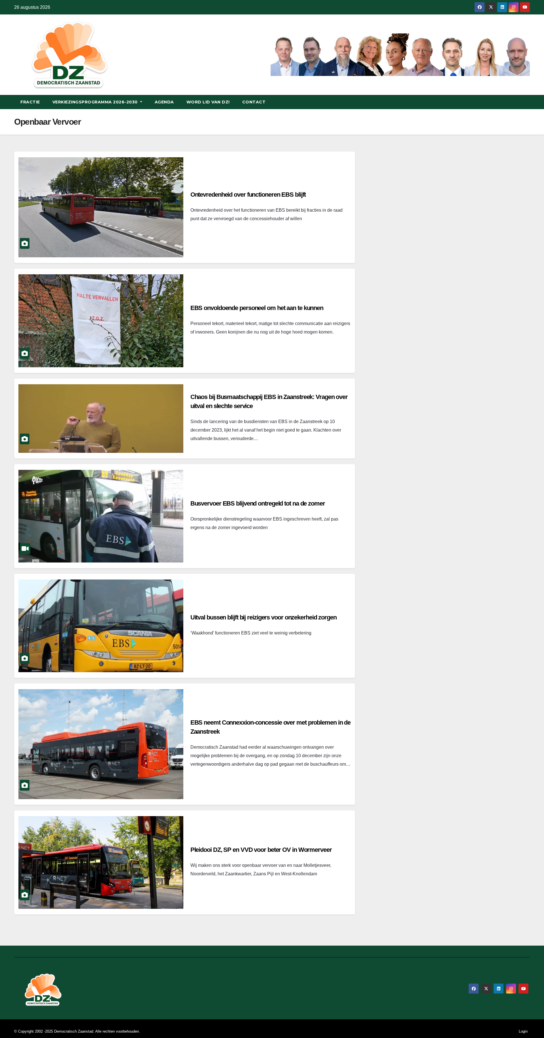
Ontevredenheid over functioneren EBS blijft (248, 194)
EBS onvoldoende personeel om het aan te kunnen (256, 307)
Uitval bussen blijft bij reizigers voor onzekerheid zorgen (263, 617)
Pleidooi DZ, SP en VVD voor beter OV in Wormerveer (261, 849)
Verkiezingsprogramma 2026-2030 (95, 102)
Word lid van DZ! (208, 102)
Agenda (164, 102)
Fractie (30, 102)
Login (523, 1031)
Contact (254, 102)
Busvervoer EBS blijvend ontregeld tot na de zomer (257, 503)
